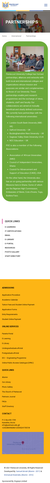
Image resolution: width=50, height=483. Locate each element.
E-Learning (10, 227)
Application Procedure (11, 295)
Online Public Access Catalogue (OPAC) (18, 363)
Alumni (5, 377)
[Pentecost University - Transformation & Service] (12, 5)
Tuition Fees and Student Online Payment (18, 305)
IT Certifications (13, 231)
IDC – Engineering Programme (14, 358)
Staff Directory (12, 256)
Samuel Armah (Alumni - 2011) (28, 471)
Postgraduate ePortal (10, 353)
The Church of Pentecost (12, 392)
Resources (10, 248)
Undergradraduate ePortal (12, 348)
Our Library (6, 382)
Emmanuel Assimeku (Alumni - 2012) (18, 475)
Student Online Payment (11, 319)
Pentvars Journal (8, 397)
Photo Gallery (12, 252)
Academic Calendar (10, 300)
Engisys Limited (20, 481)
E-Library (9, 239)
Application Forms (9, 309)
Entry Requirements (10, 314)
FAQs (4, 401)
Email (7, 235)
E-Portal (9, 244)
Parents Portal (7, 334)
